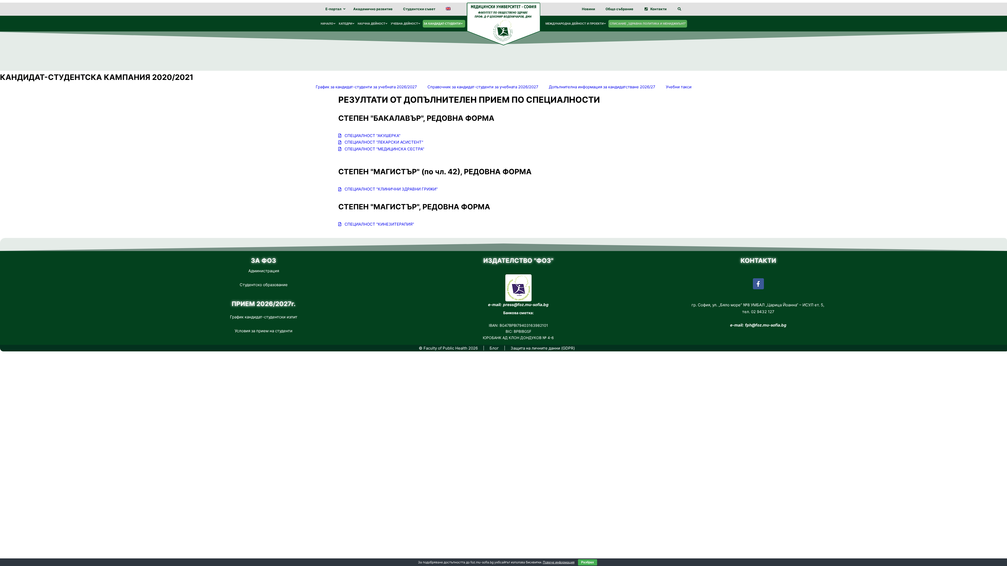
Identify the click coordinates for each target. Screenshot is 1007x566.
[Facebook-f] (758, 283)
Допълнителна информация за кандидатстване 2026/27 (602, 86)
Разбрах (587, 562)
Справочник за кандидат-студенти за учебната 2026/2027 (482, 86)
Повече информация (559, 562)
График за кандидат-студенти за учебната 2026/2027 (366, 86)
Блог (494, 348)
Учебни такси (679, 86)
